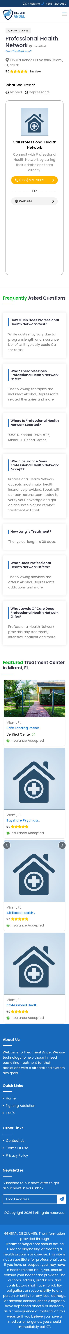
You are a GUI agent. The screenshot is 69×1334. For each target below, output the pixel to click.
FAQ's (10, 1113)
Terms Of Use (17, 1148)
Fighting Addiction (20, 1105)
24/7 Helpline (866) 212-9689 (44, 4)
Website (25, 201)
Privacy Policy (17, 1155)
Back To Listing (19, 30)
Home (11, 1098)
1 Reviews (36, 71)
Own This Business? (19, 51)
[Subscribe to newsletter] (61, 1199)
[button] (63, 14)
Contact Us (15, 1140)
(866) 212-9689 (31, 180)
